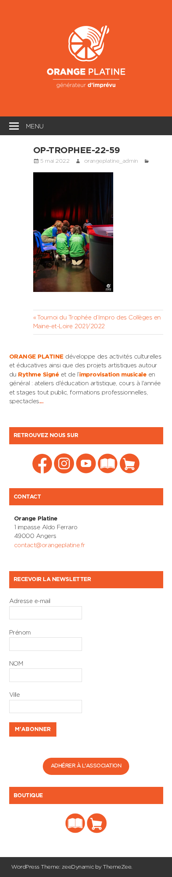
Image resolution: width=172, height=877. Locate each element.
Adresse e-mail (29, 601)
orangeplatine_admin (111, 161)
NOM (16, 664)
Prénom (20, 633)
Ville (14, 695)
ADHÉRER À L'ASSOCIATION (86, 766)
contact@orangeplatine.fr (49, 545)
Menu (35, 125)
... (41, 401)
